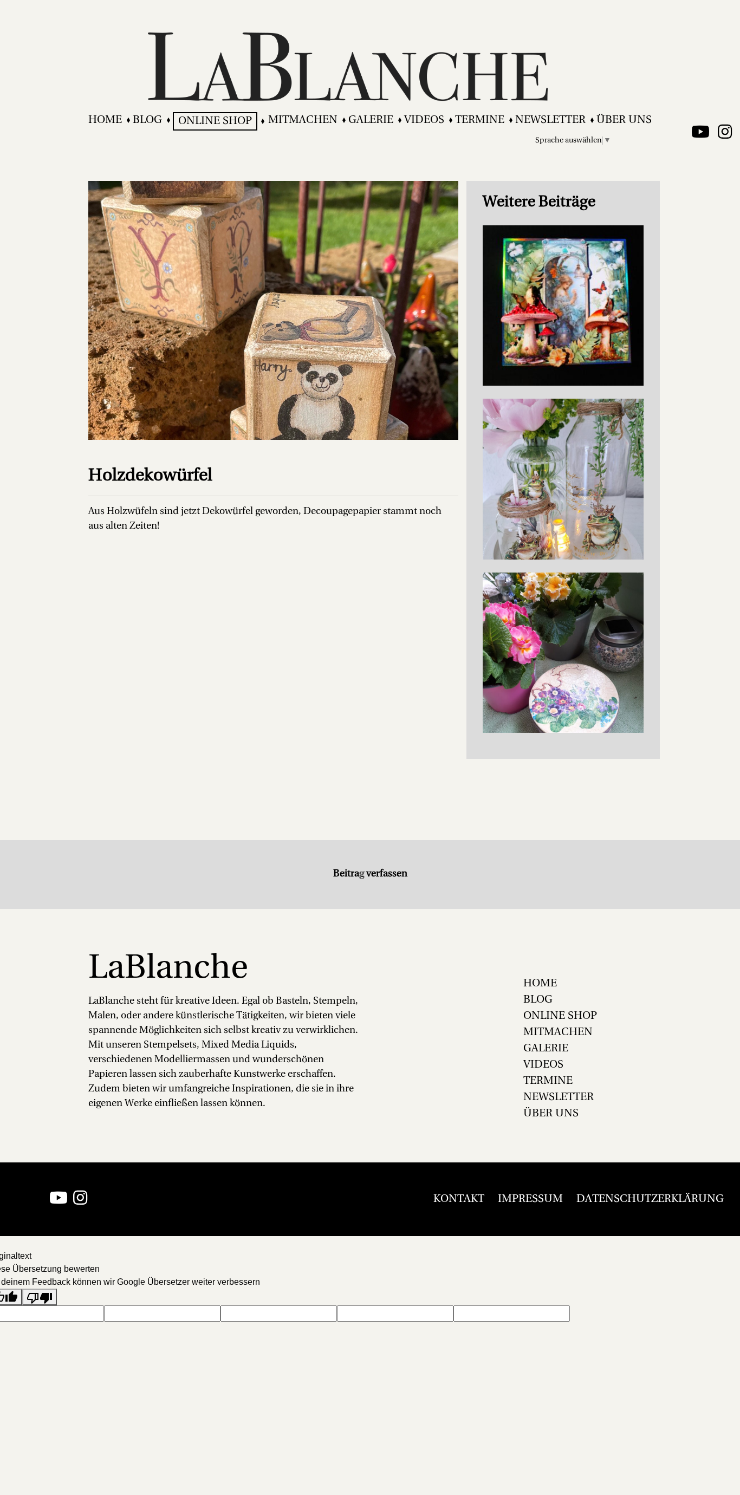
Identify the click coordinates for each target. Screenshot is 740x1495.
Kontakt (458, 1199)
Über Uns (624, 120)
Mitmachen (302, 120)
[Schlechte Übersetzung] (39, 1297)
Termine (479, 120)
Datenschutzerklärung (650, 1199)
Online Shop (215, 121)
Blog (147, 120)
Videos (424, 120)
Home (105, 120)
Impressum (530, 1199)
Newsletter (550, 120)
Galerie (370, 120)
